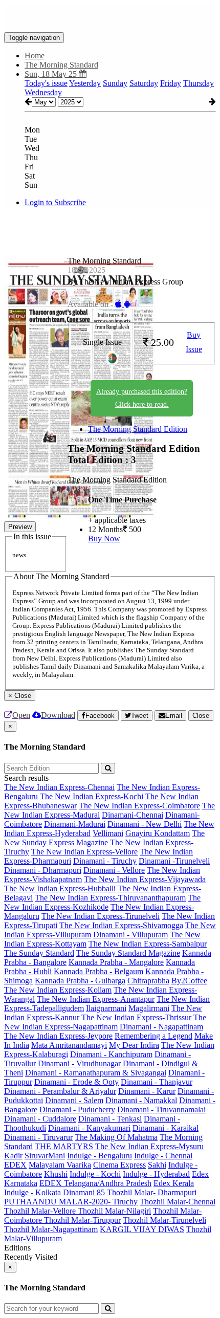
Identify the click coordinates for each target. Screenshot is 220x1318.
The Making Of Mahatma (116, 1137)
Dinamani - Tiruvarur (38, 1137)
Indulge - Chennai (163, 1155)
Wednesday (43, 92)
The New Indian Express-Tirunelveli (100, 916)
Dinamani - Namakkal (141, 1100)
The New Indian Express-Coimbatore (139, 805)
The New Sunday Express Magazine (104, 838)
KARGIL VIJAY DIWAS (142, 1229)
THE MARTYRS (64, 1146)
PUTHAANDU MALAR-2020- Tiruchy (71, 1201)
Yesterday (85, 83)
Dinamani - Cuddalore (40, 1118)
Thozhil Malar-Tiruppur (82, 1220)
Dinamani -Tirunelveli (174, 860)
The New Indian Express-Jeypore (58, 1035)
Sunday (115, 83)
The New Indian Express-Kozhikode (102, 902)
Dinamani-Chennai (132, 814)
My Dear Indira (134, 1045)
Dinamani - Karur (146, 1091)
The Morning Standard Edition (137, 429)
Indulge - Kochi (95, 1174)
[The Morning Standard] (110, 17)
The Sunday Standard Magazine (128, 953)
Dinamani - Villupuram (130, 934)
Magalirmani (148, 1008)
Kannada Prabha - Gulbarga (80, 980)
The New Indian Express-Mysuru (149, 1146)
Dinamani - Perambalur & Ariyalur (60, 1091)
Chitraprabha (148, 980)
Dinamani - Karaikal (166, 1128)
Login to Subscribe (55, 202)
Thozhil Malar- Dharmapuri (151, 1192)
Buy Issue (194, 342)
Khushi (56, 1174)
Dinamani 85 (84, 1192)
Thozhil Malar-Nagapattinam (51, 1229)
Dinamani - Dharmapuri (42, 870)
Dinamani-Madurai (74, 824)
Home (35, 55)
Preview (20, 527)
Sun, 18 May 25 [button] (52, 74)
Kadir (13, 1155)
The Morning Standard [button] (61, 64)
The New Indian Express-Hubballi (60, 888)
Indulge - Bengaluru (99, 1155)
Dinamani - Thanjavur (156, 1082)
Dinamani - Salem (74, 1100)
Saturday (143, 83)
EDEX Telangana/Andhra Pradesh (95, 1183)
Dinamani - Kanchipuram (111, 1054)
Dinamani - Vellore (114, 870)
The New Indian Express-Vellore (84, 851)
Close (200, 715)
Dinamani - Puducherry (77, 1109)
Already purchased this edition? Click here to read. (141, 398)
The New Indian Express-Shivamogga (121, 925)
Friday (170, 83)
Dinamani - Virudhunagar (79, 1063)
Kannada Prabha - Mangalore (116, 962)
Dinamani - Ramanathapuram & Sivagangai (95, 1072)
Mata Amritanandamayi (69, 1045)
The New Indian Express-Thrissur (137, 1017)
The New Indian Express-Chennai (59, 787)
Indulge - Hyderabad (156, 1174)
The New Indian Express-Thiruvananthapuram (110, 897)
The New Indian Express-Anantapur (96, 999)
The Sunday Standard (39, 953)
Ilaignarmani (106, 1008)
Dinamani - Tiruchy (105, 860)
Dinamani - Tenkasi (110, 1118)
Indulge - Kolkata (32, 1192)
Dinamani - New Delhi (144, 824)
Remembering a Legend (153, 1035)
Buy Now (104, 538)
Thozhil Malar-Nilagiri (114, 1210)
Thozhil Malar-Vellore (41, 1210)
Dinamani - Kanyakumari (89, 1128)
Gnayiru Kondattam (157, 833)
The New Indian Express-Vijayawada (145, 879)
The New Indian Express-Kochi (91, 796)
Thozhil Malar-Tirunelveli (164, 1220)
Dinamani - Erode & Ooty (76, 1082)
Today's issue (46, 83)
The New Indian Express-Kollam (58, 989)
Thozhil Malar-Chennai (177, 1201)
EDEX (15, 1164)
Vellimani (108, 833)
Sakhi (157, 1164)
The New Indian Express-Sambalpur (148, 943)
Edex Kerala (173, 1183)
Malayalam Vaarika (60, 1164)
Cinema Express (119, 1164)
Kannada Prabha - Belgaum (98, 971)
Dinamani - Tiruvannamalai (161, 1109)
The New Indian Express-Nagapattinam (105, 1022)
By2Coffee (189, 980)
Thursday (198, 83)
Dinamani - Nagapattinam (161, 1026)
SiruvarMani (45, 1155)
